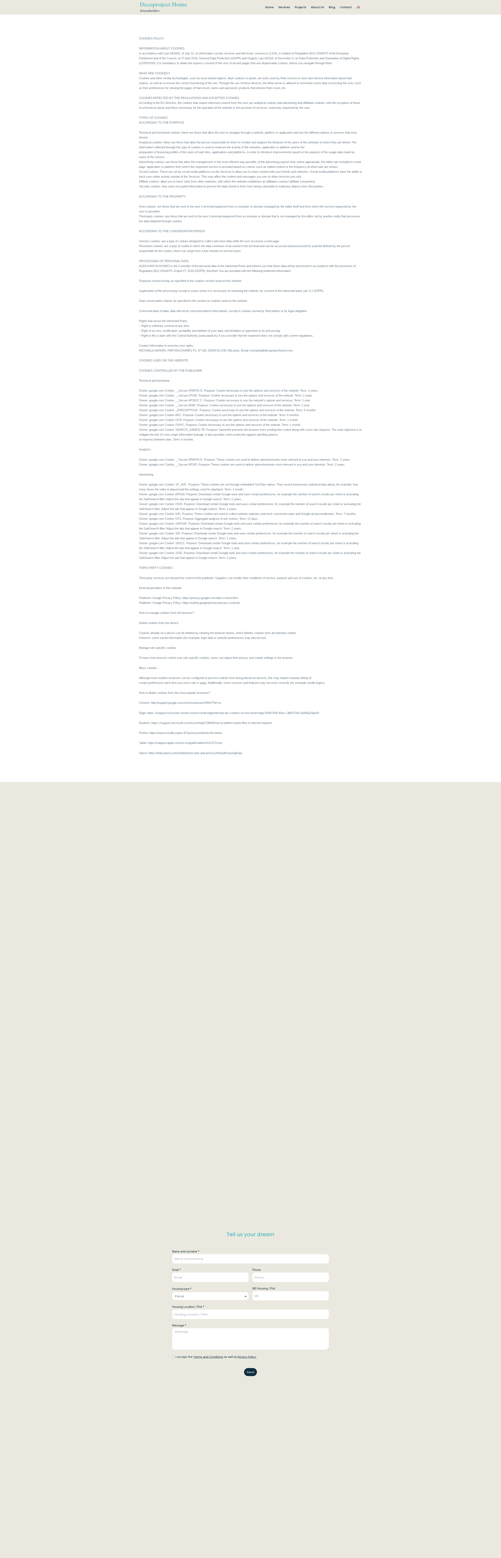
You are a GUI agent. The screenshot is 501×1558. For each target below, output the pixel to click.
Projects (300, 7)
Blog (332, 7)
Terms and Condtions (208, 1357)
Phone (256, 1269)
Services (284, 7)
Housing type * (182, 1288)
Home (269, 7)
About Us (317, 7)
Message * (179, 1325)
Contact (346, 7)
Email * (176, 1269)
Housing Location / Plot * (188, 1306)
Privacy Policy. (247, 1357)
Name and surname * (185, 1251)
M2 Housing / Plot (263, 1288)
